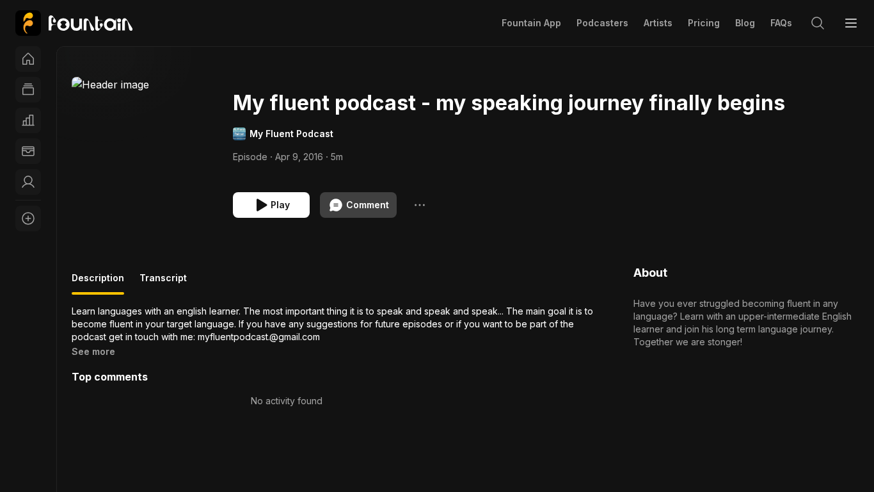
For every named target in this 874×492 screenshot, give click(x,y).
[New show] (28, 218)
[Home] (28, 59)
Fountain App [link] (531, 22)
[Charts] (28, 120)
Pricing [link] (704, 22)
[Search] (817, 23)
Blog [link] (745, 22)
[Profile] (28, 182)
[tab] (98, 283)
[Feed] (28, 89)
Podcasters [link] (602, 22)
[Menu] (851, 23)
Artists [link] (658, 22)
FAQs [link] (781, 22)
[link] (73, 23)
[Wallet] (28, 151)
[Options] (420, 205)
